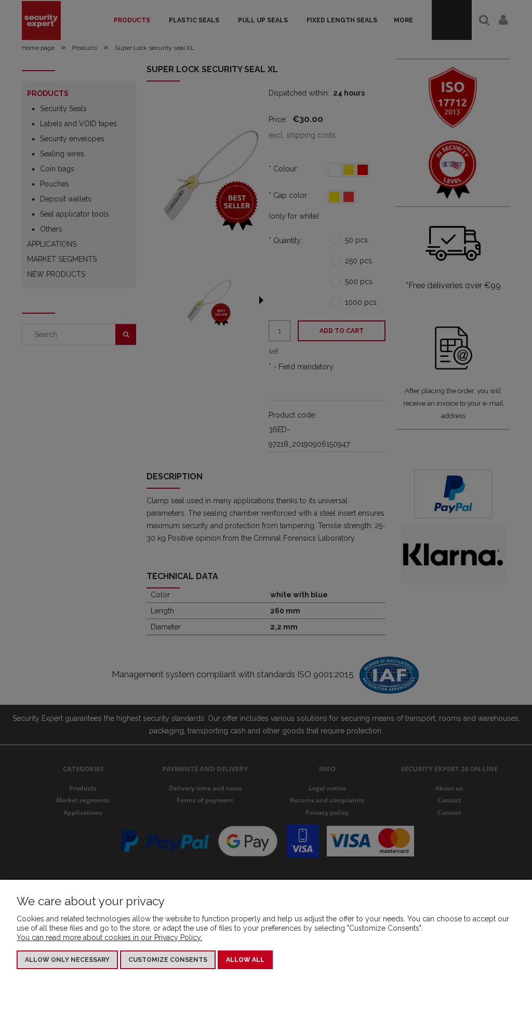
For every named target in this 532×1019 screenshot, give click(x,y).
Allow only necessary (67, 959)
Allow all (245, 959)
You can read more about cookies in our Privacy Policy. (109, 937)
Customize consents (167, 959)
